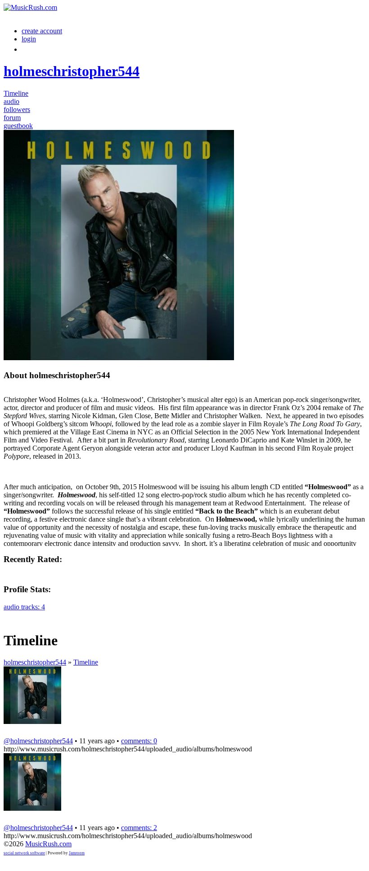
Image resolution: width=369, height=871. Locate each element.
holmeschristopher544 (35, 662)
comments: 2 (139, 827)
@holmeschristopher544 (38, 741)
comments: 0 (139, 741)
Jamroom (77, 853)
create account (42, 31)
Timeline (85, 662)
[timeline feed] (9, 615)
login (29, 39)
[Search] (27, 49)
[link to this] (9, 729)
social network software (24, 853)
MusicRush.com (48, 844)
